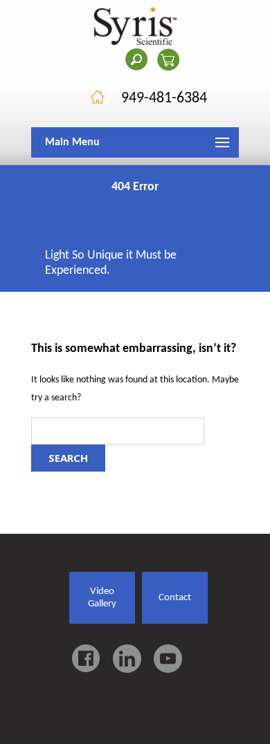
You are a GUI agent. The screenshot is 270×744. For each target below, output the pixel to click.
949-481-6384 (164, 98)
